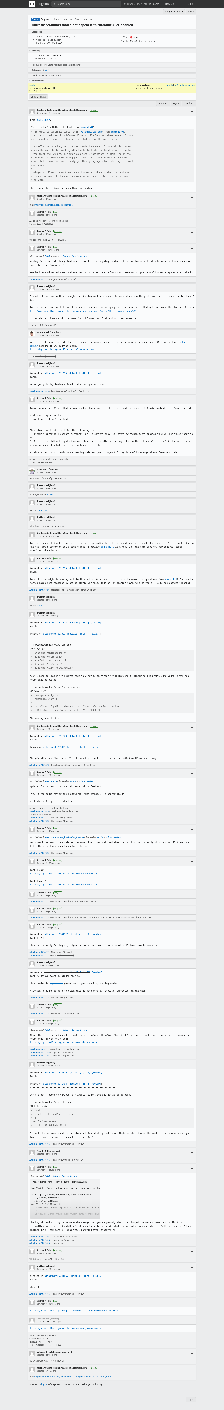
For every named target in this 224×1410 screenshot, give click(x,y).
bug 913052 (43, 120)
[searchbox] (86, 4)
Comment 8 (42, 616)
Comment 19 (42, 1304)
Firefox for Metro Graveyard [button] (61, 36)
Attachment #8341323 (39, 818)
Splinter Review (187, 85)
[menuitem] (129, 4)
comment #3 (117, 131)
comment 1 (171, 579)
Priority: (124, 41)
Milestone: (40, 58)
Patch (32, 85)
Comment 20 (42, 1321)
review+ (146, 85)
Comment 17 (42, 1170)
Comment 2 (42, 289)
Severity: (143, 41)
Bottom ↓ (163, 103)
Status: (42, 55)
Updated (40, 199)
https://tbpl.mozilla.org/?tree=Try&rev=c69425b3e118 (63, 884)
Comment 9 (42, 729)
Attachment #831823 (39, 279)
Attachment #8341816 (39, 1240)
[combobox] (86, 4)
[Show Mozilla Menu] (32, 4)
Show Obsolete (38, 97)
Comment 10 (42, 775)
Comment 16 (42, 1066)
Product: (41, 36)
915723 (50, 494)
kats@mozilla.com (91, 131)
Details (169, 85)
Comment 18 (42, 1269)
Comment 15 (42, 1023)
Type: (125, 37)
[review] (95, 373)
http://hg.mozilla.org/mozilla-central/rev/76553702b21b (65, 349)
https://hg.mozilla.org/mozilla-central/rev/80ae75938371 (66, 1328)
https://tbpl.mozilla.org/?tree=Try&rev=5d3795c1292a (63, 1042)
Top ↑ (191, 1399)
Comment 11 (42, 831)
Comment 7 (41, 561)
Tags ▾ (176, 103)
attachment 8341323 (56, 934)
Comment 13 (42, 927)
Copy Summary (172, 11)
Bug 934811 (46, 19)
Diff (176, 85)
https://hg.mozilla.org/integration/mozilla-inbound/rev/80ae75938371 (74, 1310)
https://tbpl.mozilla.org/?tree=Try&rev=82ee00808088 (63, 873)
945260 (40, 605)
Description (42, 113)
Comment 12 (42, 863)
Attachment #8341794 (39, 1052)
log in (44, 1384)
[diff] (85, 373)
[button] (188, 4)
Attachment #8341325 (39, 853)
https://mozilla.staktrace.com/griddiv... (95, 1377)
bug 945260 (107, 546)
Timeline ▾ (189, 103)
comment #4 (86, 127)
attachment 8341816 (56, 1276)
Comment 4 (42, 366)
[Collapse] (192, 111)
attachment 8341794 (56, 1072)
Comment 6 (42, 536)
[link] (65, 1199)
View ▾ (191, 11)
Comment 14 (42, 965)
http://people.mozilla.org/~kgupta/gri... (53, 205)
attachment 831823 (55, 373)
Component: (39, 40)
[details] (74, 373)
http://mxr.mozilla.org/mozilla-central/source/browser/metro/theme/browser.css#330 (83, 311)
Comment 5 (42, 401)
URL (46, 70)
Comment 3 (42, 335)
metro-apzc (42, 510)
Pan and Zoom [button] (55, 40)
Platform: (40, 43)
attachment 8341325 (56, 972)
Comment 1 (41, 250)
